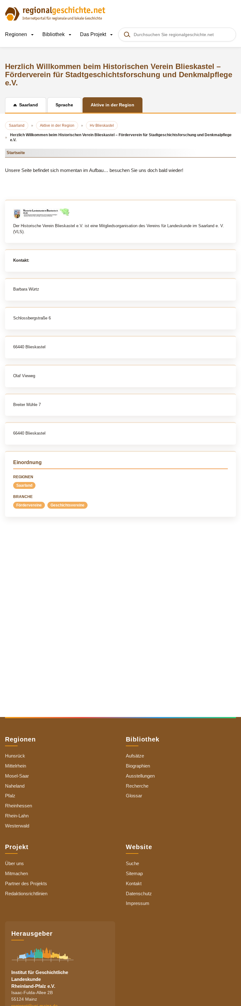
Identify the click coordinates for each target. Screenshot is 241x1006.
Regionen (16, 34)
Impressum (137, 903)
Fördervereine (29, 505)
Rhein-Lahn (17, 815)
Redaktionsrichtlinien (26, 893)
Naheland (14, 786)
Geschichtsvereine (67, 505)
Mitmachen (16, 873)
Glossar (134, 795)
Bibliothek (54, 34)
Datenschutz (139, 893)
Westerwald (17, 825)
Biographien (138, 765)
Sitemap (134, 873)
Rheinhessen (18, 805)
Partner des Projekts (26, 883)
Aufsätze (135, 755)
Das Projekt (93, 34)
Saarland (24, 485)
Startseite (16, 152)
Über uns (14, 863)
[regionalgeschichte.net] (55, 13)
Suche (132, 863)
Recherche (137, 786)
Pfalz (10, 795)
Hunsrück (15, 755)
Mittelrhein (15, 765)
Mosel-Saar (17, 776)
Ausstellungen (140, 776)
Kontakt (134, 883)
